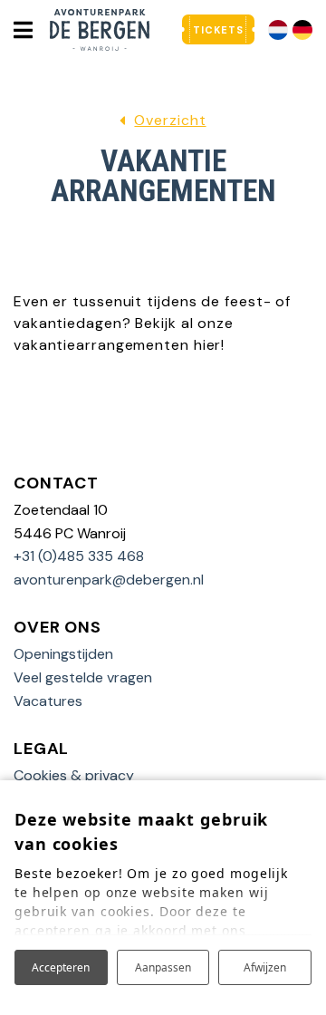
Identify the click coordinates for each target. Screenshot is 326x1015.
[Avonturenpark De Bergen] (99, 30)
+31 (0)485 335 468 (79, 556)
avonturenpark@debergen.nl (109, 579)
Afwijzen (265, 967)
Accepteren (61, 967)
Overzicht (170, 120)
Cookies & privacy (74, 775)
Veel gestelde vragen (83, 677)
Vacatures (48, 700)
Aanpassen (163, 967)
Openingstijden (63, 653)
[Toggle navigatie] (23, 30)
